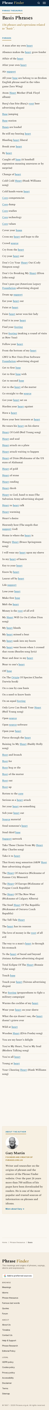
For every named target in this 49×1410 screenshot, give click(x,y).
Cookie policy (8, 1367)
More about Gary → (15, 1209)
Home (4, 1242)
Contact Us (7, 1335)
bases (19, 230)
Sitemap (6, 1393)
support (11, 72)
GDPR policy (7, 1362)
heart (30, 46)
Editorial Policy (8, 1351)
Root (5, 755)
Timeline (6, 1330)
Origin (15, 677)
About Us (6, 1325)
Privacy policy (8, 1372)
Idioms (5, 1292)
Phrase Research (10, 1346)
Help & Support (9, 1340)
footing (18, 327)
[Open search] (38, 3)
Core (5, 198)
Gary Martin (15, 1153)
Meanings (6, 1287)
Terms (5, 1388)
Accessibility (8, 1378)
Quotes (5, 1308)
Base (5, 114)
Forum (5, 1313)
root (31, 104)
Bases (5, 127)
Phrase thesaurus (17, 1242)
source (14, 243)
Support (7, 839)
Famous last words (11, 1303)
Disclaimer (7, 1383)
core (20, 794)
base (15, 78)
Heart (12, 93)
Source (6, 819)
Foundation (9, 288)
